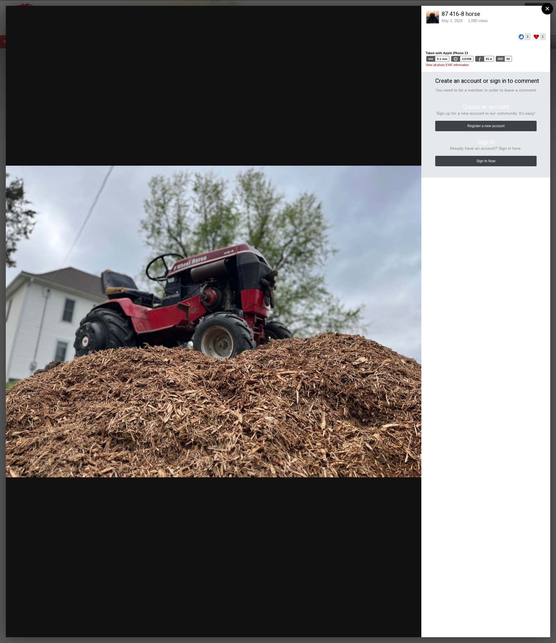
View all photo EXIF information (447, 65)
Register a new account (485, 126)
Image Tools (366, 627)
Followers (376, 16)
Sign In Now (485, 161)
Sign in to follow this (343, 15)
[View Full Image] (411, 16)
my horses (49, 24)
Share (403, 627)
